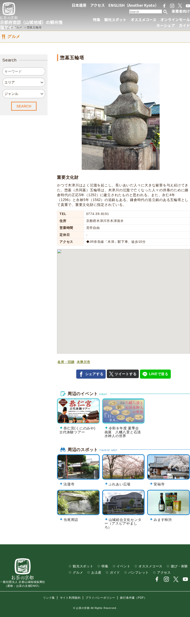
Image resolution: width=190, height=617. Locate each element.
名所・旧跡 (66, 362)
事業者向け (180, 11)
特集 (96, 19)
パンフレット (138, 572)
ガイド (184, 25)
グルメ (78, 572)
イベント (123, 566)
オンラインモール (175, 19)
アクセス (97, 5)
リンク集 (49, 597)
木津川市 (83, 362)
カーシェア (165, 25)
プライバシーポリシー (100, 597)
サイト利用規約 (70, 597)
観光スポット (115, 19)
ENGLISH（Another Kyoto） (133, 5)
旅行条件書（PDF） (133, 597)
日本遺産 (79, 5)
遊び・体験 (179, 566)
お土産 (96, 572)
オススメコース (143, 19)
